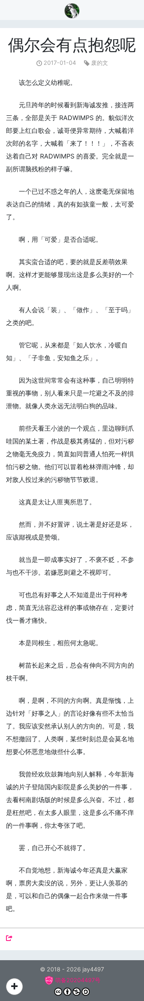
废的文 (99, 62)
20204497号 (83, 980)
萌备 (60, 980)
